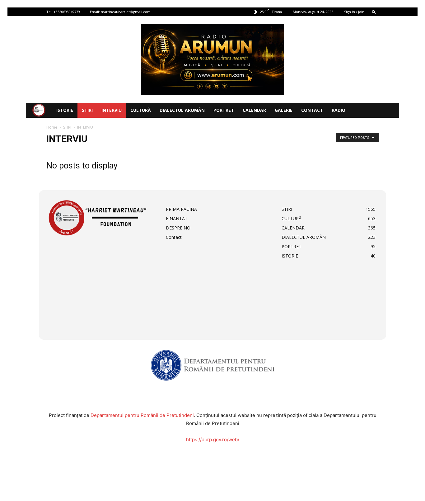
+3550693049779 (67, 11)
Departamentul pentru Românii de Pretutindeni (142, 415)
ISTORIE (64, 110)
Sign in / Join (354, 11)
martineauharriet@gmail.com (126, 11)
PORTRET (223, 110)
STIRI (87, 110)
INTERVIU (111, 110)
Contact (312, 110)
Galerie (283, 110)
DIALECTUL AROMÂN (182, 110)
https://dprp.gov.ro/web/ (212, 439)
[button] (374, 11)
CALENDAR (254, 110)
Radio (338, 110)
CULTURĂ (140, 110)
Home (51, 127)
